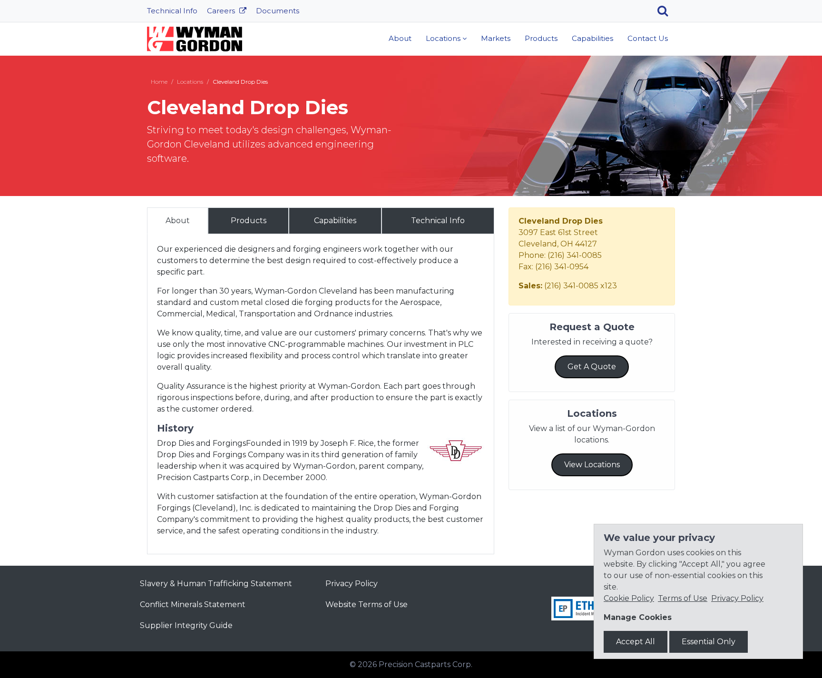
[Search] (666, 11)
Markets (495, 38)
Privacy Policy (351, 583)
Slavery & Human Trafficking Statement (216, 583)
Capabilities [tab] (335, 220)
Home (159, 81)
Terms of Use (682, 598)
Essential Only (708, 641)
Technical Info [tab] (438, 220)
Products (541, 38)
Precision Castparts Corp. (425, 664)
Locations (443, 38)
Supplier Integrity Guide (186, 625)
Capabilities (592, 38)
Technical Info (172, 10)
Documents (277, 10)
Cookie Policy (629, 598)
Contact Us (647, 38)
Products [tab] (248, 220)
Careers (222, 10)
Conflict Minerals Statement (192, 604)
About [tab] (178, 220)
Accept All (635, 641)
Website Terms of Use (366, 604)
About (400, 38)
